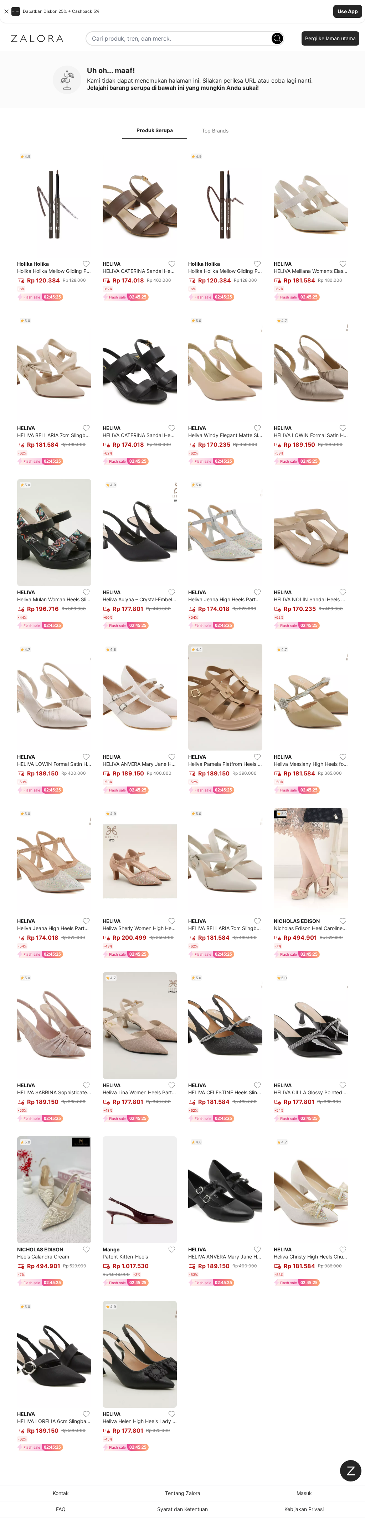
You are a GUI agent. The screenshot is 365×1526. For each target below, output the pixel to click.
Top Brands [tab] (215, 131)
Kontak (61, 1493)
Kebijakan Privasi (304, 1509)
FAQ (61, 1509)
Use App (348, 11)
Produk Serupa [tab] (155, 130)
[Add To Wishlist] (86, 264)
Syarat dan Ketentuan (182, 1509)
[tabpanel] (182, 802)
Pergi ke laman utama (330, 38)
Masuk (304, 1493)
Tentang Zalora (182, 1493)
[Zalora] (37, 38)
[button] (182, 11)
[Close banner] (6, 11)
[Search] (277, 38)
